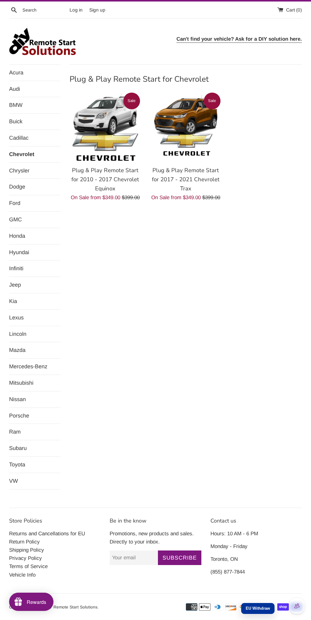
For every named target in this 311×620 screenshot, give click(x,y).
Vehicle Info (22, 575)
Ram (15, 432)
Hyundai (19, 252)
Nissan (17, 399)
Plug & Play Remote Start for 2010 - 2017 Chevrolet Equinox (105, 179)
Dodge (17, 187)
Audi (14, 89)
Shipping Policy (26, 550)
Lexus (16, 318)
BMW (15, 105)
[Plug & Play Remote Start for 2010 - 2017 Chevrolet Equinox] (105, 127)
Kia (13, 301)
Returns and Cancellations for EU (47, 534)
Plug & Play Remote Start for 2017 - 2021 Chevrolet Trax (186, 179)
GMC (15, 219)
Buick (15, 121)
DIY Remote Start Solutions (71, 607)
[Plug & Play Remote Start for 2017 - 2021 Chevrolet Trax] (185, 127)
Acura (16, 73)
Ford (14, 203)
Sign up (97, 9)
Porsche (19, 416)
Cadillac (19, 138)
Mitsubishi (21, 383)
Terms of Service (28, 566)
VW (13, 481)
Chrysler (19, 171)
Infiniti (16, 268)
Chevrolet (21, 154)
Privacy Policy (25, 558)
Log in (76, 9)
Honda (17, 236)
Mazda (17, 350)
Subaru (18, 448)
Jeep (15, 285)
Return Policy (24, 542)
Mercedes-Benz (28, 366)
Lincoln (17, 334)
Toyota (17, 465)
